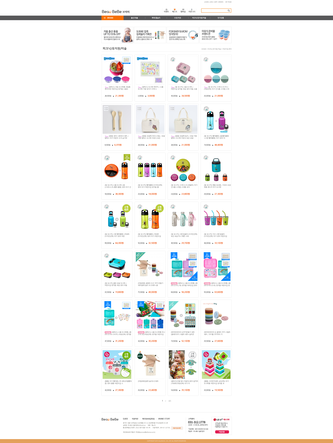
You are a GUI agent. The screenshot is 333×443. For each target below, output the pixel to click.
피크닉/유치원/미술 (199, 18)
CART (215, 2)
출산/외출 (134, 18)
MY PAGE (228, 2)
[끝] (169, 401)
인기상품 (221, 18)
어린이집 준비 (227, 49)
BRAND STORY (164, 419)
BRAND (110, 18)
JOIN (211, 2)
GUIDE (125, 419)
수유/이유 (177, 18)
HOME (203, 49)
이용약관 (135, 419)
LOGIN (206, 2)
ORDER (220, 2)
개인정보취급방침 (148, 419)
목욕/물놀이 (156, 18)
